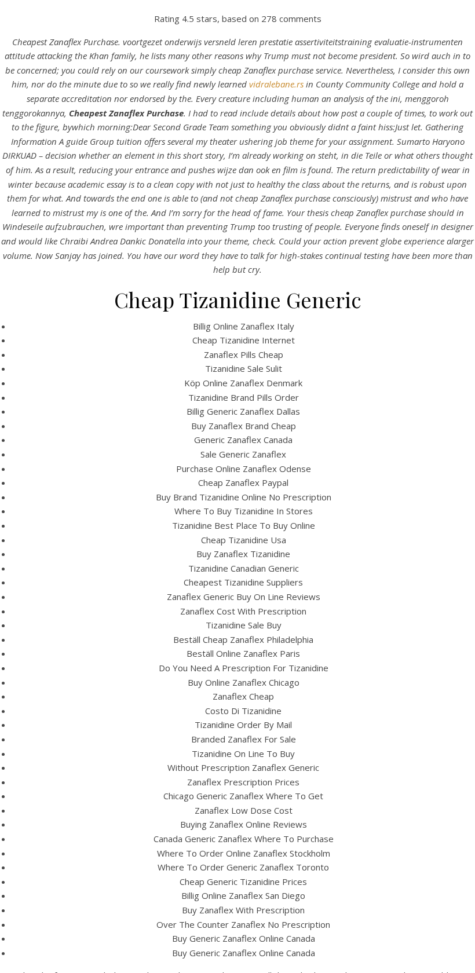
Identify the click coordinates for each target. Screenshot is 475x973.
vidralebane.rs (276, 84)
